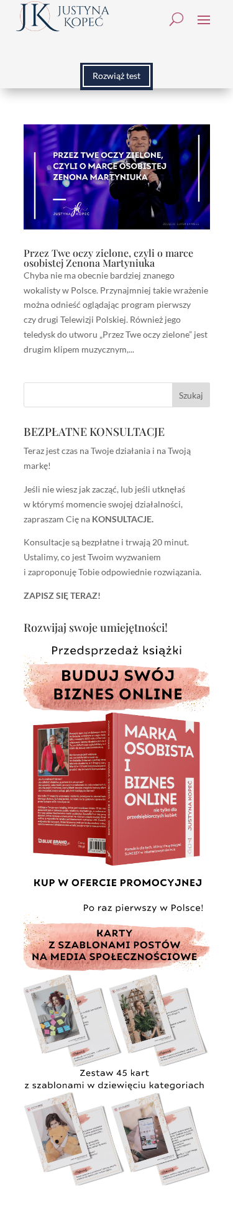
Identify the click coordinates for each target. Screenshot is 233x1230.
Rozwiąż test (116, 75)
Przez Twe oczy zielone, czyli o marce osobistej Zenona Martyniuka (108, 257)
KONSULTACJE (122, 519)
